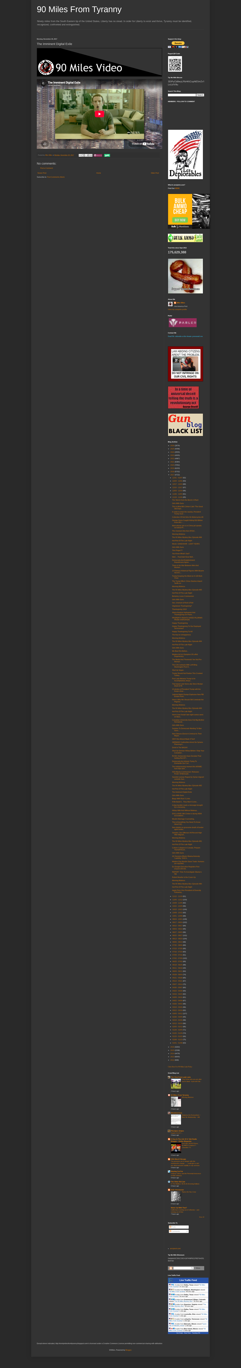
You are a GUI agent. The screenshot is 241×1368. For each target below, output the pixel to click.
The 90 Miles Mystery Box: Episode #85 (187, 590)
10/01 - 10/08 (177, 916)
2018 (172, 472)
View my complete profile (177, 309)
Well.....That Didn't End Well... (183, 557)
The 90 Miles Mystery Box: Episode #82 (187, 786)
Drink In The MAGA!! (179, 748)
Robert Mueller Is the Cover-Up (184, 877)
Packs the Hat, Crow (189, 1192)
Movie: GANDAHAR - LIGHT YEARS (186, 544)
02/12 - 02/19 (177, 1023)
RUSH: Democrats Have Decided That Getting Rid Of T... (186, 757)
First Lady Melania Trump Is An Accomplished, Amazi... (183, 680)
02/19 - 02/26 (177, 1020)
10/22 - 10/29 (177, 906)
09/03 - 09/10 (177, 929)
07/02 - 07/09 (177, 958)
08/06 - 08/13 (177, 942)
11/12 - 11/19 (177, 896)
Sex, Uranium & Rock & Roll (182, 603)
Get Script (179, 1333)
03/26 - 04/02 (177, 1004)
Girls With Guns (178, 503)
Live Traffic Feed (188, 1280)
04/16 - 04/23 (177, 994)
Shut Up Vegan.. (178, 670)
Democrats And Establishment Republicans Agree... (183, 561)
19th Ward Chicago (178, 1159)
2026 (172, 446)
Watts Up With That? (179, 1208)
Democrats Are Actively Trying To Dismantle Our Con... (184, 762)
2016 (172, 1047)
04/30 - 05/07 (177, 988)
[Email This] (80, 155)
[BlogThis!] (82, 155)
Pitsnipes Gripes (177, 1131)
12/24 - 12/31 (177, 481)
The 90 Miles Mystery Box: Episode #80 (187, 884)
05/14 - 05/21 (177, 981)
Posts (173, 1227)
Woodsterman (176, 1113)
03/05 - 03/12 (177, 1014)
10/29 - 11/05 (177, 903)
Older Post (155, 173)
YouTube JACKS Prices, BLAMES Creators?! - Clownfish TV (190, 1145)
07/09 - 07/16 (177, 955)
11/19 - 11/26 (177, 497)
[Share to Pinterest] (91, 155)
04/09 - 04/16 (177, 997)
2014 (172, 1054)
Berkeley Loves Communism (183, 596)
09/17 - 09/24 (177, 922)
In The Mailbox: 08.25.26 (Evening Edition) (185, 1184)
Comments (175, 1231)
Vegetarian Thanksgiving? (182, 606)
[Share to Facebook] (88, 155)
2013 (172, 1057)
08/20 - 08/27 (177, 935)
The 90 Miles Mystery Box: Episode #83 (187, 708)
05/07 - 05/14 (177, 984)
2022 (172, 459)
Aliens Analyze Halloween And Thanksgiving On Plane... (183, 613)
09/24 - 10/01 (177, 919)
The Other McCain (178, 1182)
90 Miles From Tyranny (79, 9)
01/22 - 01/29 (177, 1033)
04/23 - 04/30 (177, 991)
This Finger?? (177, 550)
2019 (172, 468)
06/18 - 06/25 (177, 965)
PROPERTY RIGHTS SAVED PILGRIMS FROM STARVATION (187, 619)
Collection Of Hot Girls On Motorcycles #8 (187, 517)
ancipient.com (175, 1249)
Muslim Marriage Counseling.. (183, 819)
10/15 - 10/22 (177, 909)
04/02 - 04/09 (177, 1001)
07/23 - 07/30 (177, 949)
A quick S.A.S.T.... (177, 1133)
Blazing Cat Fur (177, 1171)
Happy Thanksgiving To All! (182, 632)
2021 (172, 462)
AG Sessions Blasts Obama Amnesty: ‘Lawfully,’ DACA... (186, 857)
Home (98, 173)
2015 (172, 1050)
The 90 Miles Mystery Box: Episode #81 (187, 841)
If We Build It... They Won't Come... (185, 802)
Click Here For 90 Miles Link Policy (180, 1067)
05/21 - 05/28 (177, 978)
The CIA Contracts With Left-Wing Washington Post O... (184, 666)
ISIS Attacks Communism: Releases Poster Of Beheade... (185, 773)
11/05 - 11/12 (177, 900)
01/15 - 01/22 (177, 1036)
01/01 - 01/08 (177, 1043)
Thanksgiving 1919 (179, 609)
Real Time (187, 1333)
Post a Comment (46, 168)
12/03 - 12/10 (177, 491)
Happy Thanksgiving (180, 623)
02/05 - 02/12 (177, 1027)
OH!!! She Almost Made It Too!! (183, 739)
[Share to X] (85, 155)
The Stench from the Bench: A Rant (185, 500)
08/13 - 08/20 (177, 939)
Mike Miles (181, 303)
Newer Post (42, 173)
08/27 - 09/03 (177, 932)
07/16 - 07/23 (177, 952)
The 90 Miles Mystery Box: (184, 1301)
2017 (172, 475)
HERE (177, 188)
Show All (201, 1217)
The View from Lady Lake (181, 1077)
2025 (172, 449)
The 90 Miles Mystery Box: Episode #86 (187, 537)
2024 (172, 452)
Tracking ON (196, 1333)
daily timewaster (177, 1190)
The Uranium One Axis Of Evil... (184, 531)
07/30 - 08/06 (177, 945)
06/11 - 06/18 (177, 968)
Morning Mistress (178, 534)
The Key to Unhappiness (181, 635)
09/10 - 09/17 (177, 926)
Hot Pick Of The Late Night (182, 541)
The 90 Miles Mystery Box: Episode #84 (187, 641)
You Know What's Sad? (181, 554)
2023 (172, 455)
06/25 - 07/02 (177, 961)
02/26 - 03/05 (177, 1017)
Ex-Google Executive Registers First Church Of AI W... (185, 868)
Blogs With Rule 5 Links (181, 799)
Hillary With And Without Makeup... (185, 810)
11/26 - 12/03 (177, 494)
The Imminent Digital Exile (182, 792)
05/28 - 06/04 (177, 975)
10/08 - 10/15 (177, 913)
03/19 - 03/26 (177, 1007)
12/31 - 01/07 (177, 478)
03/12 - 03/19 (177, 1010)
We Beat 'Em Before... (180, 651)
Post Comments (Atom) (56, 177)
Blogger (128, 1350)
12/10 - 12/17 (177, 487)
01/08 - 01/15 (177, 1040)
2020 (172, 465)
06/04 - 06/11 (177, 971)
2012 (172, 1060)
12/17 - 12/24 (177, 484)
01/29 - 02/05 (177, 1030)
